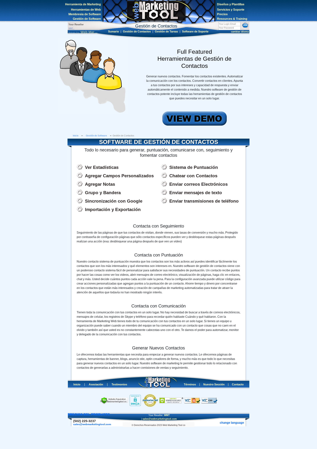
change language (239, 31)
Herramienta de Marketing (83, 4)
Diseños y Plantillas (230, 4)
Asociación (96, 384)
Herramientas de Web (86, 9)
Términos (190, 384)
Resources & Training (232, 18)
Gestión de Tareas (166, 31)
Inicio (75, 135)
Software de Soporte (195, 31)
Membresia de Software (84, 14)
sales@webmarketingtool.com (160, 418)
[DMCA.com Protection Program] (135, 400)
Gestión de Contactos (137, 31)
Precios (222, 14)
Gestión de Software (87, 18)
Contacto (238, 384)
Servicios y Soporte (230, 9)
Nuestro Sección (214, 384)
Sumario (113, 31)
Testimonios (119, 384)
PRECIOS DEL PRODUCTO (89, 414)
